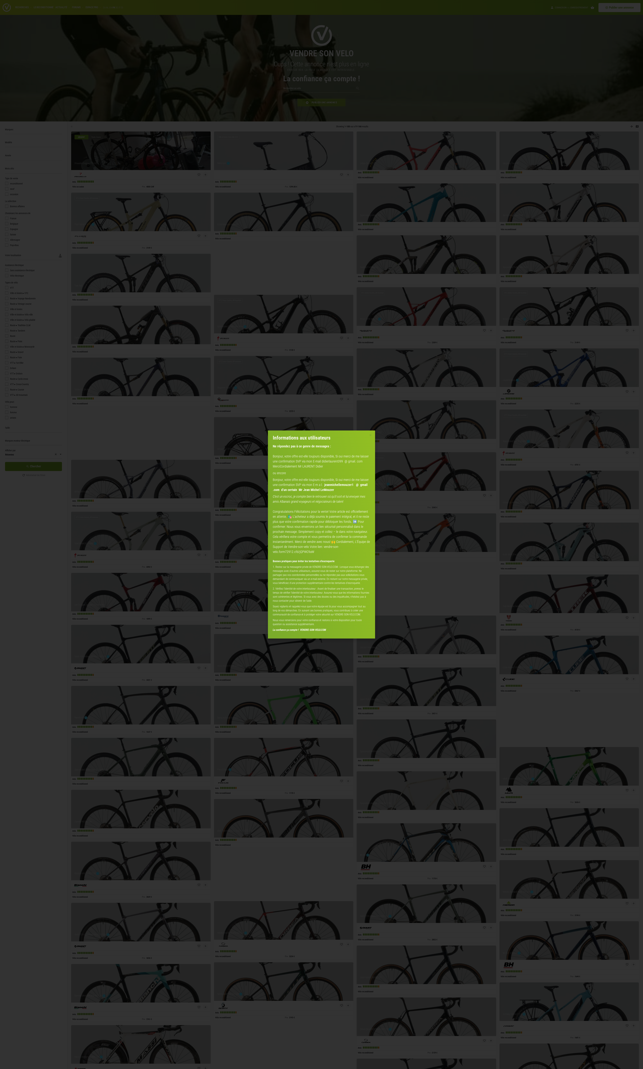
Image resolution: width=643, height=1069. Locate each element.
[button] (370, 435)
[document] (321, 534)
